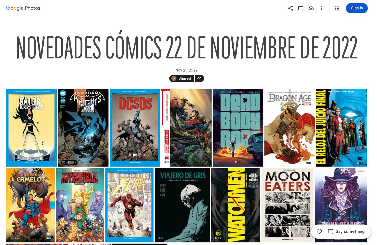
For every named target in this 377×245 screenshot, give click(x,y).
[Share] (290, 8)
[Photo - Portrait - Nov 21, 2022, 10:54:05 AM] (129, 205)
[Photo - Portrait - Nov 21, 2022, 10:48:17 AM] (186, 128)
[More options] (321, 8)
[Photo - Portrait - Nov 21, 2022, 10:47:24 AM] (83, 128)
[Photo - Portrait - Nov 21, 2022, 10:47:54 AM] (135, 128)
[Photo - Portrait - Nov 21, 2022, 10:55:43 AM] (287, 205)
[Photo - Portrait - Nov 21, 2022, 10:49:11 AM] (289, 128)
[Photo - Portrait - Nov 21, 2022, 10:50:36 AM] (80, 205)
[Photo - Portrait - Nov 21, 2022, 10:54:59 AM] (235, 205)
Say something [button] (350, 231)
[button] (337, 8)
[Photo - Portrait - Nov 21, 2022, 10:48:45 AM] (238, 128)
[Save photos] (311, 8)
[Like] (319, 232)
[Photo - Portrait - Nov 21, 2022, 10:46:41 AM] (31, 128)
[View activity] (301, 8)
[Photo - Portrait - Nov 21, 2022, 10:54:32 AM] (182, 205)
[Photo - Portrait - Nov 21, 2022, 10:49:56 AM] (30, 205)
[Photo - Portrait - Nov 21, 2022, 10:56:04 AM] (341, 205)
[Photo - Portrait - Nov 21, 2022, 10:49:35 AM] (341, 128)
